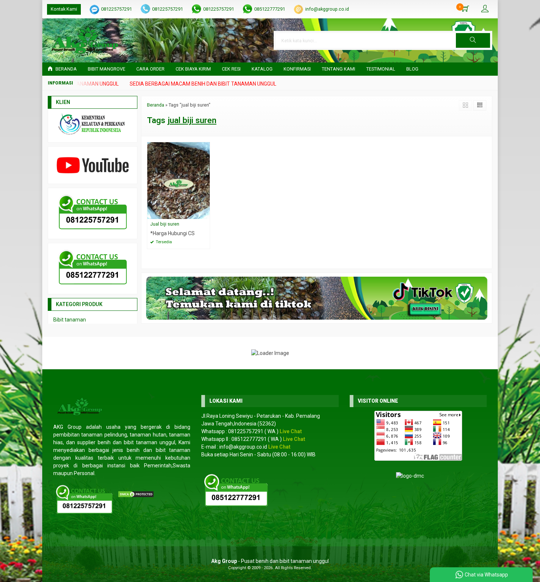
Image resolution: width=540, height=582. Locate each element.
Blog (412, 69)
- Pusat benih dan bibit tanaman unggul (270, 561)
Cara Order (150, 69)
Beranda (65, 69)
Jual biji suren (164, 224)
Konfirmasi (297, 69)
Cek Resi (231, 69)
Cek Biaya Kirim (193, 69)
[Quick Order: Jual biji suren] (205, 213)
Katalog (262, 69)
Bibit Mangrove (106, 69)
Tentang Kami (338, 69)
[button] (473, 40)
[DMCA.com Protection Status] (136, 494)
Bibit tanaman (69, 320)
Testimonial (380, 69)
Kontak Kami (64, 9)
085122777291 (269, 9)
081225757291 (116, 9)
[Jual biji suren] (178, 180)
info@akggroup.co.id (327, 9)
